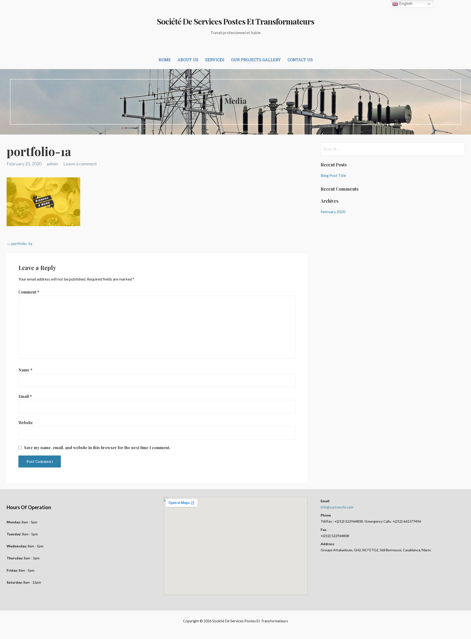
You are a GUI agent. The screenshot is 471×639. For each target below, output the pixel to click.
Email (25, 396)
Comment (28, 292)
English (405, 3)
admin (52, 163)
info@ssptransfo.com (337, 507)
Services (214, 59)
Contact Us (300, 59)
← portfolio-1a (19, 243)
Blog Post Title (333, 175)
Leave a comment (80, 163)
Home (164, 59)
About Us (187, 59)
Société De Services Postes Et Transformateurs (235, 21)
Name (25, 369)
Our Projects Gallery (256, 59)
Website (25, 422)
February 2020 (333, 211)
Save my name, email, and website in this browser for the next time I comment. (97, 448)
